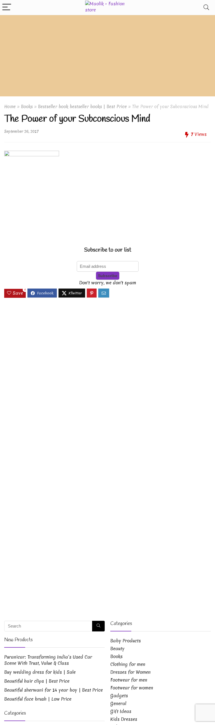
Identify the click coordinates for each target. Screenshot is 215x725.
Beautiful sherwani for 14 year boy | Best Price (53, 690)
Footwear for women (131, 688)
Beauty (117, 648)
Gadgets (119, 696)
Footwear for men (128, 680)
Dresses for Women (130, 672)
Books (27, 107)
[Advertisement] (107, 57)
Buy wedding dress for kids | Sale (40, 672)
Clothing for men (127, 664)
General (118, 703)
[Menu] (6, 7)
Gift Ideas (120, 711)
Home (10, 107)
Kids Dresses (123, 719)
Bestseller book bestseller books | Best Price (82, 107)
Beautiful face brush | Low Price (37, 699)
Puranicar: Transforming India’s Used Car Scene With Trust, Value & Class (48, 660)
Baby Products (125, 641)
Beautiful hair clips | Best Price (36, 681)
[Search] (206, 7)
